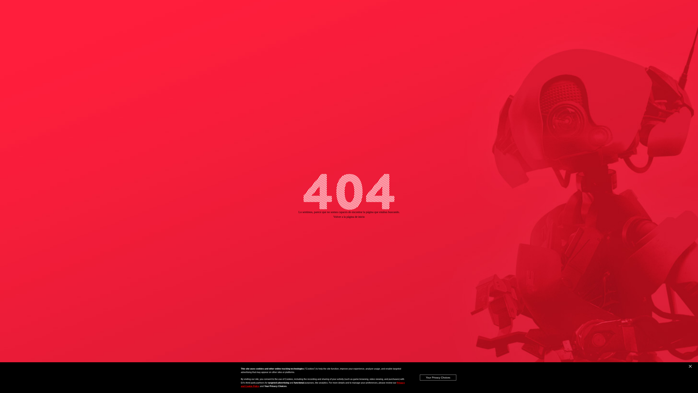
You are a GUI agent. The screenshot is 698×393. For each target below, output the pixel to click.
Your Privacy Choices (438, 377)
